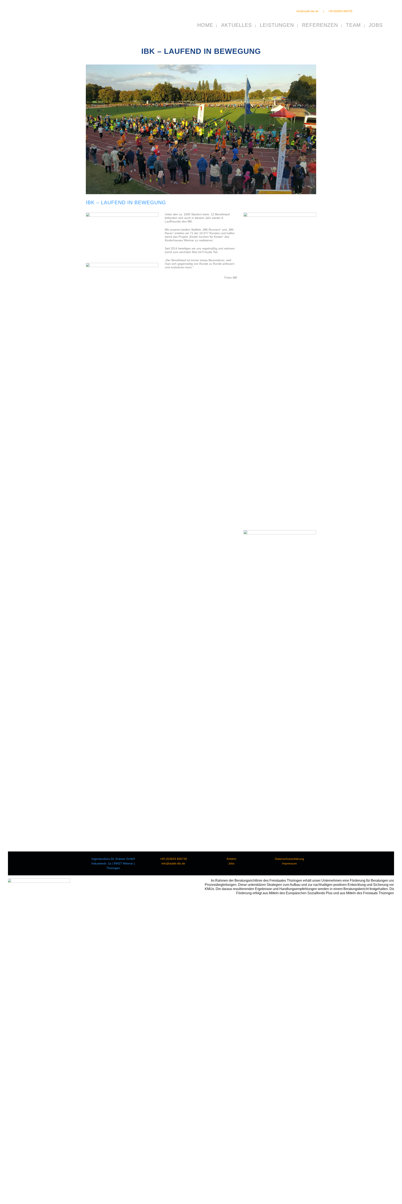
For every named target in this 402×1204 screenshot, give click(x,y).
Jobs (231, 863)
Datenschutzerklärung (289, 858)
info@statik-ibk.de (307, 11)
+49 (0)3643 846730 (340, 11)
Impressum (289, 863)
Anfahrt (231, 858)
